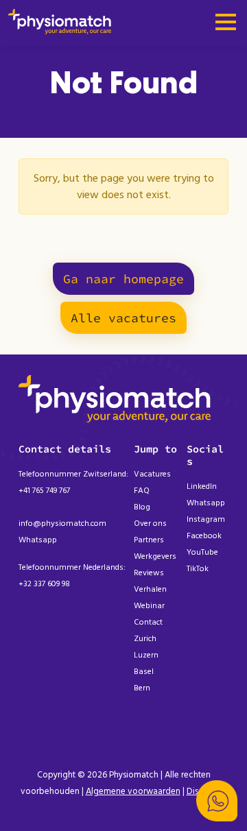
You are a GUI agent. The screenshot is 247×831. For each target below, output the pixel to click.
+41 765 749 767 (44, 490)
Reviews (149, 573)
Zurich (145, 639)
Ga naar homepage (123, 279)
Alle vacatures (123, 318)
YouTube (202, 552)
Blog (142, 507)
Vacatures (152, 474)
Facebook (204, 536)
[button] (216, 800)
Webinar (149, 606)
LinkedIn (202, 486)
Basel (144, 671)
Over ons (150, 523)
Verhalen (150, 589)
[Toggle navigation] (225, 23)
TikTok (198, 569)
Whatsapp (38, 540)
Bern (142, 688)
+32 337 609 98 (44, 584)
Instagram (206, 519)
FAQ (142, 490)
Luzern (146, 655)
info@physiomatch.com (62, 523)
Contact (148, 622)
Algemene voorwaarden (133, 791)
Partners (149, 540)
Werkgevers (155, 556)
